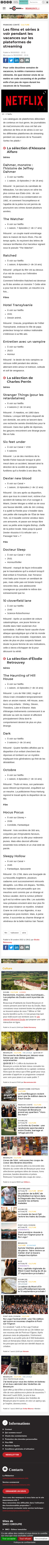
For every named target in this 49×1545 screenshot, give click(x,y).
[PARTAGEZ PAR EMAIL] (21, 60)
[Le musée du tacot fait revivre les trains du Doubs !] (9, 1212)
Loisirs (22, 992)
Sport (40, 1191)
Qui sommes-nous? (13, 1433)
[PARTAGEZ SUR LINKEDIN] (16, 60)
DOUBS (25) (22, 1121)
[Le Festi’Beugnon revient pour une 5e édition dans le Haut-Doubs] (9, 1092)
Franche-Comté (11, 25)
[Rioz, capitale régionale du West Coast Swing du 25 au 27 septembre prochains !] (9, 1264)
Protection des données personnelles (21, 1439)
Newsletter (12, 1455)
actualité (22, 1123)
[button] (43, 2)
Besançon (7, 1053)
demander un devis (16, 1491)
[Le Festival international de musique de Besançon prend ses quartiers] (9, 1108)
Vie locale (27, 1053)
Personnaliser (41, 1538)
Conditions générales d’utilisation (19, 1449)
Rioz (20, 1261)
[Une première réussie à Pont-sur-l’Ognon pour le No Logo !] (9, 1228)
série (24, 933)
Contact (8, 1429)
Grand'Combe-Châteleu (29, 1089)
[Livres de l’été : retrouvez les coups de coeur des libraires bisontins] (24, 1146)
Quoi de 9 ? (38, 1053)
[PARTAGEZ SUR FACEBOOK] (5, 60)
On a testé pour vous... (13, 1379)
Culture (25, 25)
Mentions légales (12, 1446)
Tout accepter (9, 1538)
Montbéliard (24, 1189)
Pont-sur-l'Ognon (26, 1225)
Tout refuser (25, 1538)
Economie (31, 1245)
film (6, 933)
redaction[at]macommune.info (15, 1478)
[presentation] (38, 109)
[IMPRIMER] (27, 60)
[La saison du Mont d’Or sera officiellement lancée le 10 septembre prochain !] (9, 1282)
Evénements (23, 1230)
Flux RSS (9, 1442)
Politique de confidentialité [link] (24, 1542)
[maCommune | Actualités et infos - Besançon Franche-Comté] (16, 8)
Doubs (6, 992)
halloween (15, 933)
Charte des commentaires (16, 1436)
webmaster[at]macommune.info (16, 1511)
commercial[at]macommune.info (16, 1485)
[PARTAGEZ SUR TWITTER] (11, 60)
